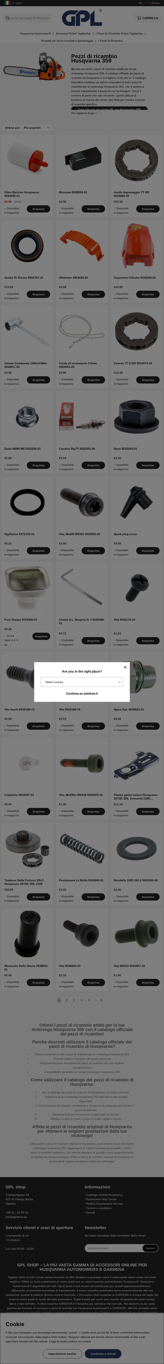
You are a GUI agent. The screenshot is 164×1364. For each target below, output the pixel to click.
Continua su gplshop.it (82, 693)
